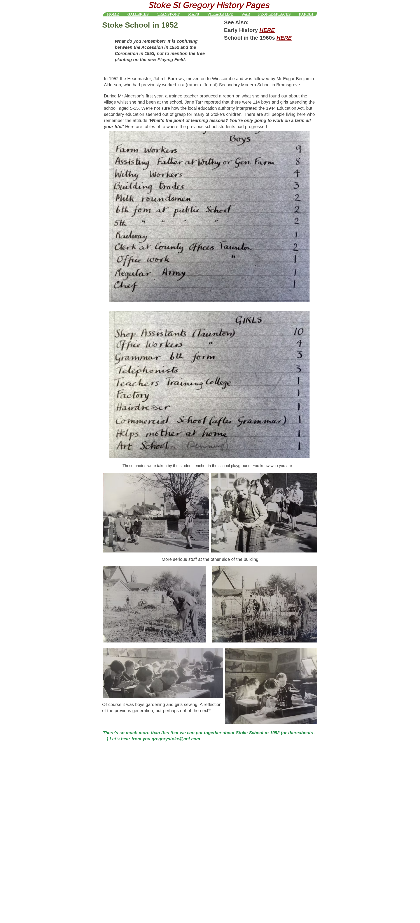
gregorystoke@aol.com (176, 738)
